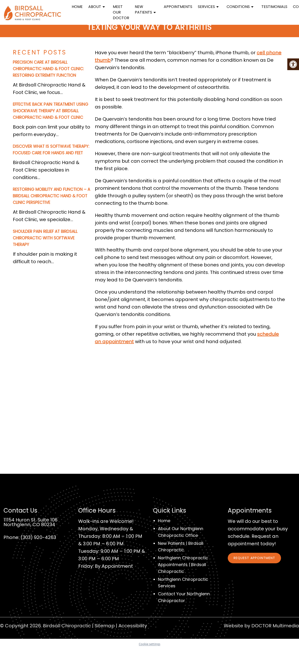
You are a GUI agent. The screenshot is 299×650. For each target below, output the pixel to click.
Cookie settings (149, 644)
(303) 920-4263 (38, 537)
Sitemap (105, 625)
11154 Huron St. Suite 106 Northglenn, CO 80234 (30, 522)
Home (77, 6)
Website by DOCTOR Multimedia (261, 625)
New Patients (143, 9)
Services (206, 6)
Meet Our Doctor (121, 12)
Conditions (238, 6)
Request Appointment (254, 558)
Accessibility (132, 625)
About (94, 6)
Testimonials (274, 6)
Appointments (178, 6)
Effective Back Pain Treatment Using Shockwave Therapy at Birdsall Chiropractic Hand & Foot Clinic (50, 110)
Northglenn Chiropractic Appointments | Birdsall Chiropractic (183, 564)
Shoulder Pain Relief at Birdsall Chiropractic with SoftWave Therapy (45, 238)
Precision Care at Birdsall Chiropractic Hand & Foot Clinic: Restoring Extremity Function (48, 68)
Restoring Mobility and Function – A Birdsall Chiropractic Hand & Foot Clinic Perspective (51, 196)
